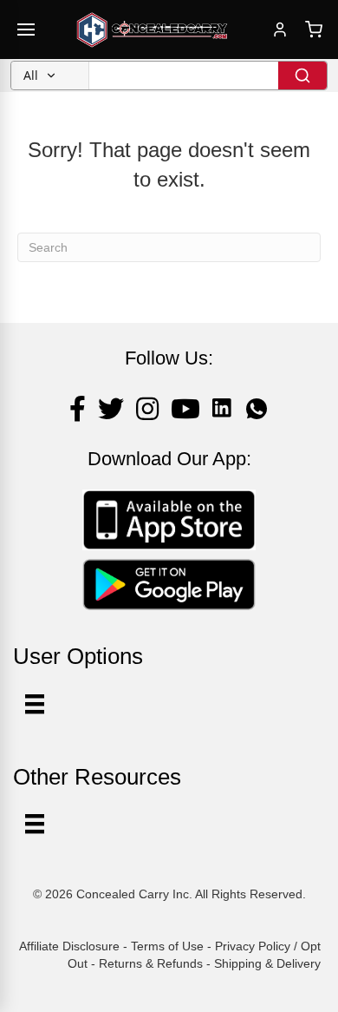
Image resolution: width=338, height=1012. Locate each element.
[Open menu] (26, 29)
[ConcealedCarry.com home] (152, 29)
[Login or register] (279, 29)
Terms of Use (167, 946)
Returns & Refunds (151, 963)
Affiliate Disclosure (69, 946)
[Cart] (314, 29)
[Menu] (34, 823)
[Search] (302, 75)
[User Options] (34, 704)
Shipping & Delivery (267, 963)
